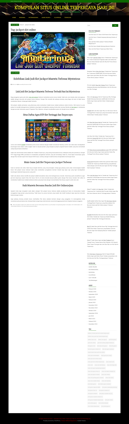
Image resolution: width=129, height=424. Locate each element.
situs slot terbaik (106, 380)
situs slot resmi (109, 377)
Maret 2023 (92, 318)
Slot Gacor (95, 97)
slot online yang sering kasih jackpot (29, 206)
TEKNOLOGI (67, 17)
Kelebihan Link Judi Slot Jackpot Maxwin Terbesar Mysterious (47, 78)
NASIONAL (22, 17)
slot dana (74, 107)
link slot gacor (112, 345)
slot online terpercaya (93, 406)
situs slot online (106, 374)
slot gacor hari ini (92, 390)
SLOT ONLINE (15, 73)
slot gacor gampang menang (109, 387)
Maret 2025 (92, 297)
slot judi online (109, 399)
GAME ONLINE (46, 17)
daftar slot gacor (102, 339)
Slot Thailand (107, 240)
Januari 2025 (92, 302)
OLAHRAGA (57, 17)
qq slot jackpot (52, 204)
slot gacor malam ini (104, 390)
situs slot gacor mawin (94, 374)
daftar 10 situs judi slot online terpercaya (98, 333)
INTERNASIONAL (33, 17)
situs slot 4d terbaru (100, 365)
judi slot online (92, 342)
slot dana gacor (92, 384)
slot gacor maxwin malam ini (95, 396)
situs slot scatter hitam (94, 380)
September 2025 (93, 294)
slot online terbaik (103, 403)
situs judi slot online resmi (94, 358)
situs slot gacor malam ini (108, 371)
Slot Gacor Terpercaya (96, 254)
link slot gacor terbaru (108, 349)
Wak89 (89, 110)
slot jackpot (68, 204)
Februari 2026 (92, 289)
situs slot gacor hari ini (94, 371)
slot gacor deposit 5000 (94, 387)
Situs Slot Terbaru (100, 85)
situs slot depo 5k (111, 365)
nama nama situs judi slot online (96, 352)
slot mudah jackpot (76, 204)
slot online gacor (92, 403)
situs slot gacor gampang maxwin (96, 368)
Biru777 (89, 226)
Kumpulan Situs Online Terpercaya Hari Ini (65, 8)
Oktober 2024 (92, 310)
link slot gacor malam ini (94, 349)
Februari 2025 (92, 299)
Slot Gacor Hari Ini (111, 201)
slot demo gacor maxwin (104, 384)
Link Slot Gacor (94, 175)
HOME (14, 17)
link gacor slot (91, 345)
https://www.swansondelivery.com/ (99, 150)
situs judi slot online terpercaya (96, 361)
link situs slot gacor (102, 345)
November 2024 (93, 308)
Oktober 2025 (92, 291)
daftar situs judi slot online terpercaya (98, 336)
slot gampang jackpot (61, 204)
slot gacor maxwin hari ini (105, 393)
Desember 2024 (93, 305)
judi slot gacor (112, 339)
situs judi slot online (106, 355)
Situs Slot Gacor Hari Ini (96, 122)
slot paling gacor (105, 406)
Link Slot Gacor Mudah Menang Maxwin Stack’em (102, 46)
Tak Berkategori (93, 280)
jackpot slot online (30, 204)
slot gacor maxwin (92, 393)
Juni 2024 (91, 316)
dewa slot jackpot (17, 204)
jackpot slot (23, 204)
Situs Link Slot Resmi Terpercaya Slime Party (101, 49)
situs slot (90, 365)
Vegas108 (95, 138)
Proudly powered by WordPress (52, 420)
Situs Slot (100, 189)
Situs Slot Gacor (100, 71)
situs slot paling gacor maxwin (96, 377)
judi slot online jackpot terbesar (42, 204)
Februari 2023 (92, 321)
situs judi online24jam (93, 355)
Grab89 (23, 144)
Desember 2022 (93, 324)
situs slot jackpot (33, 97)
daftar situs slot (92, 339)
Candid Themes (81, 420)
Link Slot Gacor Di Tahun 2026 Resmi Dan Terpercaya (103, 34)
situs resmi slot (110, 361)
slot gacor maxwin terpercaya (95, 399)
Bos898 (89, 214)
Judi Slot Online (97, 57)
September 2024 (93, 313)
